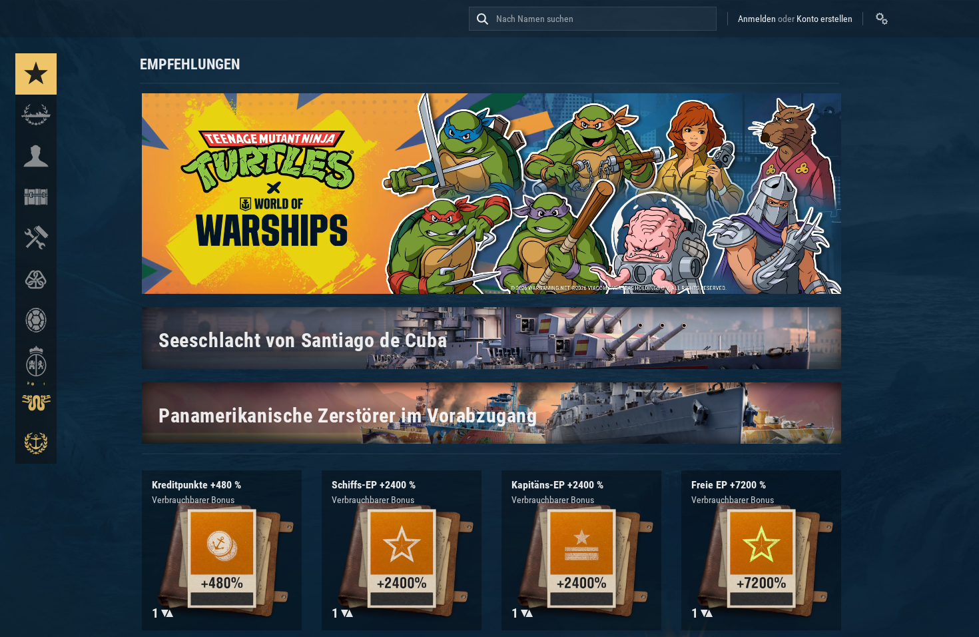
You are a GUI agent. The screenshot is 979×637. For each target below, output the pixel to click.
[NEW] (36, 74)
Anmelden (757, 18)
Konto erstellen (824, 18)
